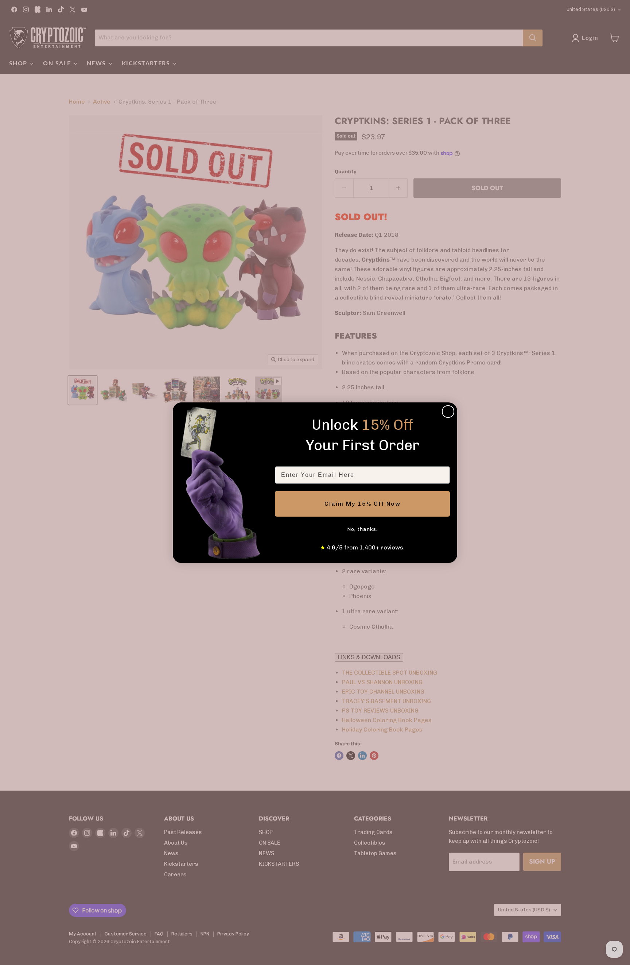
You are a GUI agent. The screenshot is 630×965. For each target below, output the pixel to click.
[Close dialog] (448, 411)
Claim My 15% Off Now (362, 503)
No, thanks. (362, 529)
